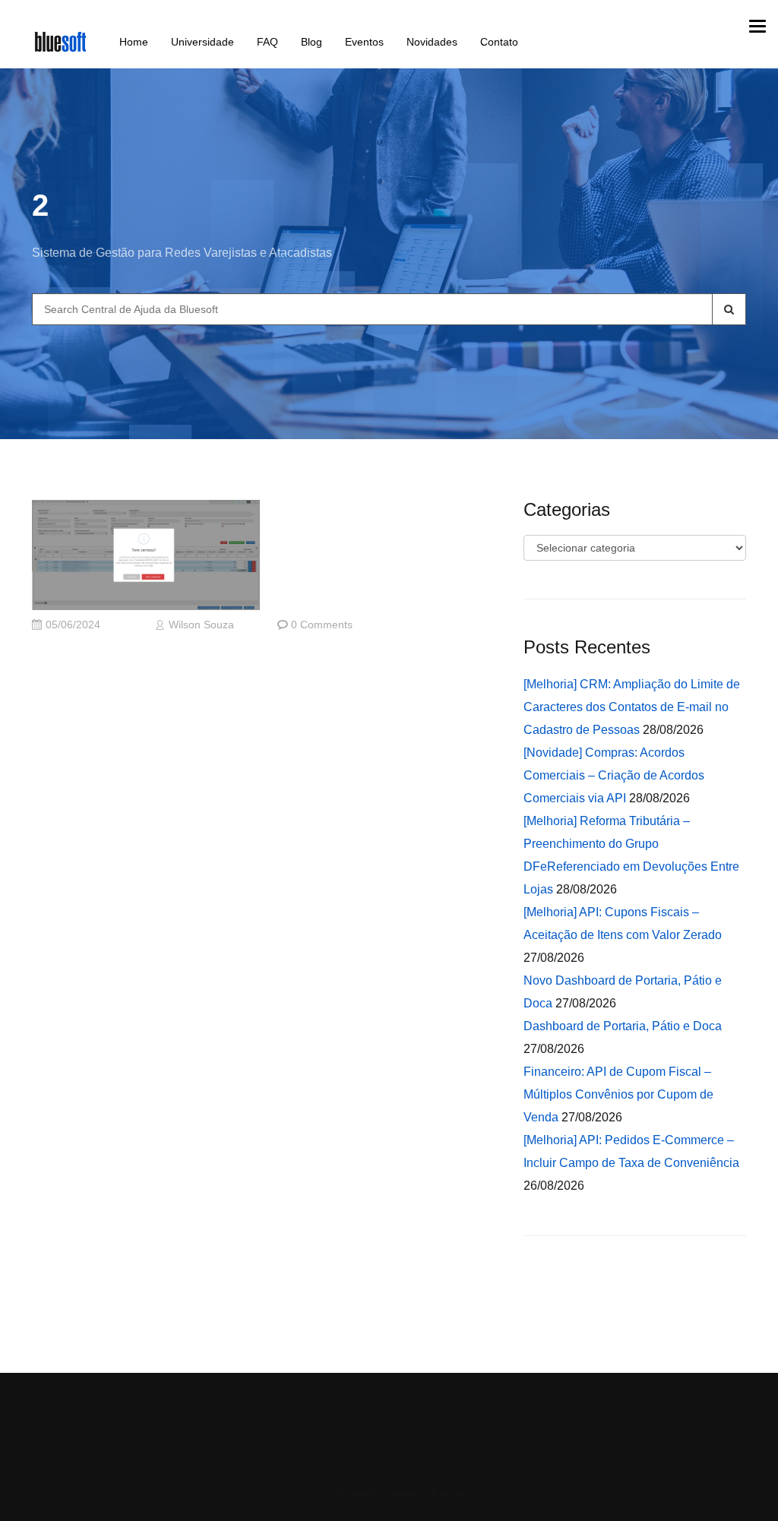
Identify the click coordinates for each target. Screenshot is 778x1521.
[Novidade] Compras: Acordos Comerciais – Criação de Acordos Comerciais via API (613, 775)
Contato (499, 42)
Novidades (431, 42)
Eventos (364, 42)
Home (133, 42)
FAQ (267, 42)
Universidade (202, 42)
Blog (311, 42)
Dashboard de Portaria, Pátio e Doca (622, 1026)
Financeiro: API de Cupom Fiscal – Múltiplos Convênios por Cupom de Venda (618, 1094)
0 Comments (322, 625)
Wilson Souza (201, 625)
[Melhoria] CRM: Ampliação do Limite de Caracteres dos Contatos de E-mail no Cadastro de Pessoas (631, 707)
